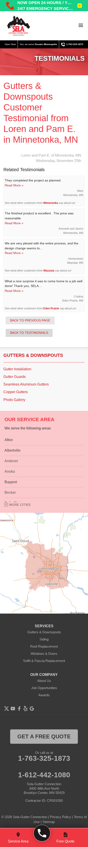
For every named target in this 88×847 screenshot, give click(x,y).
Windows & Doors (44, 653)
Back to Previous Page (30, 320)
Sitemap (48, 822)
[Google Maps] (32, 708)
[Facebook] (19, 708)
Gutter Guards (14, 377)
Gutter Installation (17, 369)
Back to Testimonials (29, 332)
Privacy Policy (60, 817)
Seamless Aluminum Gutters (26, 384)
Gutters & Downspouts (33, 355)
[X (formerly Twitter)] (6, 708)
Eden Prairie (51, 308)
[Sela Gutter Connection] (18, 26)
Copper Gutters (15, 392)
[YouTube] (13, 708)
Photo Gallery (14, 400)
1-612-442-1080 (44, 774)
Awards (44, 695)
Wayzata (48, 270)
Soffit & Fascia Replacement (44, 661)
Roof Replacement (44, 646)
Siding (44, 639)
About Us (44, 681)
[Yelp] (25, 708)
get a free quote (44, 736)
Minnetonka (50, 203)
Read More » (14, 185)
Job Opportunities (44, 688)
